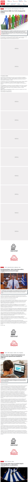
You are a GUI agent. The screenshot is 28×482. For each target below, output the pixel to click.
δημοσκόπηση (9, 8)
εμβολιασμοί (16, 267)
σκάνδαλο (15, 352)
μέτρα (19, 267)
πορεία (13, 461)
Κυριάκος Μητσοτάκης (10, 267)
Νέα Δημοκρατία (16, 8)
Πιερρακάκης (21, 352)
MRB (12, 8)
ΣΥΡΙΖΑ (20, 8)
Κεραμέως (11, 352)
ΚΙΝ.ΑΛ (23, 8)
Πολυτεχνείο (9, 461)
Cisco (18, 352)
